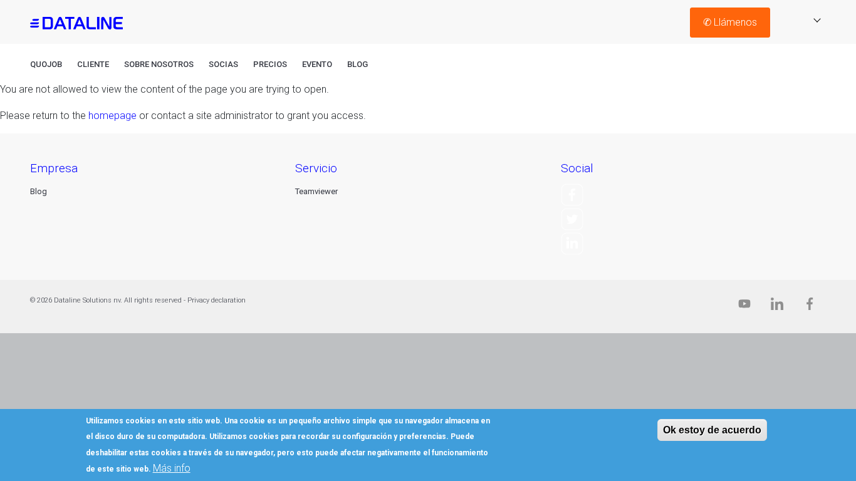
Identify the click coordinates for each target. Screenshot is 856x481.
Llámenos (730, 22)
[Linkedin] (777, 306)
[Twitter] (572, 218)
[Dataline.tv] (744, 306)
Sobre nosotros (159, 64)
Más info (172, 468)
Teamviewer (316, 191)
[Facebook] (572, 194)
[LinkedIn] (572, 242)
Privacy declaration (216, 300)
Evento (317, 64)
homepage (112, 116)
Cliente (93, 64)
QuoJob (46, 64)
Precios (270, 64)
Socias (223, 64)
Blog (357, 64)
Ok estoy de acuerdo (712, 430)
